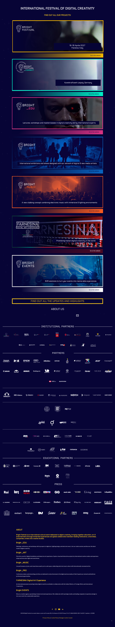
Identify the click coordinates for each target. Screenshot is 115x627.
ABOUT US (57, 309)
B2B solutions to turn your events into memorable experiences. (71, 281)
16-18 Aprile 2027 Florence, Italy (77, 46)
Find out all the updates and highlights (57, 301)
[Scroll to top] (111, 620)
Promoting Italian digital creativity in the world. (76, 241)
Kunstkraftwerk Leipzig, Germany (78, 83)
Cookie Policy (54, 618)
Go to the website (94, 290)
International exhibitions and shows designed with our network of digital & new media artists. (58, 163)
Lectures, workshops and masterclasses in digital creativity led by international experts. (59, 123)
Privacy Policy (46, 618)
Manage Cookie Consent (65, 618)
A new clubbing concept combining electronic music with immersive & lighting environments (59, 202)
